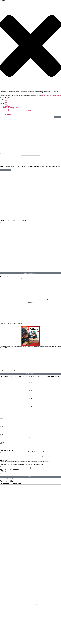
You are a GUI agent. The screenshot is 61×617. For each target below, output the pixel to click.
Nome (1, 466)
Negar (6, 110)
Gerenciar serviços (6, 106)
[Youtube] (6, 600)
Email (31, 466)
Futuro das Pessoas (4, 472)
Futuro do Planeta (4, 471)
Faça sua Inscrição (49, 120)
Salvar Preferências (20, 110)
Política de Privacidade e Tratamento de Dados (51, 95)
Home (9, 120)
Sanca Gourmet (40, 120)
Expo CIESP (33, 120)
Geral (2, 470)
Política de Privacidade (6, 111)
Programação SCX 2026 (24, 120)
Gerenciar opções (5, 105)
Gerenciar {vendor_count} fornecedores (10, 107)
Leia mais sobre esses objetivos (8, 108)
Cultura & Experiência (5, 473)
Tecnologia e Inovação (5, 475)
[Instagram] (1, 600)
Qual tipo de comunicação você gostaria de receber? (9, 469)
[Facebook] (11, 600)
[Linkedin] (9, 600)
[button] (30, 46)
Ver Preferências (12, 110)
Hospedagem (15, 120)
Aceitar (2, 110)
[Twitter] (4, 600)
